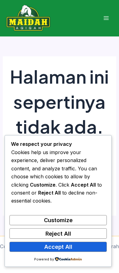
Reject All (58, 233)
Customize (58, 220)
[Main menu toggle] (106, 18)
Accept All (58, 246)
